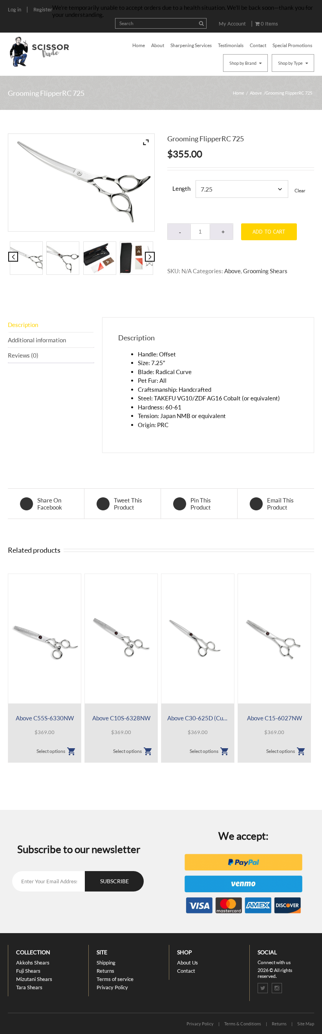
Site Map (305, 1023)
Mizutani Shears (34, 979)
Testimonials (230, 45)
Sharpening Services (191, 45)
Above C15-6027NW (274, 718)
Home (138, 45)
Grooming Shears (265, 270)
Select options (51, 751)
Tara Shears (29, 987)
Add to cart (268, 231)
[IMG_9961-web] (136, 257)
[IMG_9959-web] (62, 257)
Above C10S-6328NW (121, 718)
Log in (14, 9)
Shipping (106, 962)
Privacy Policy (112, 987)
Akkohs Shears (32, 962)
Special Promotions (292, 45)
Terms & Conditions (242, 1023)
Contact (258, 45)
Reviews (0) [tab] (23, 355)
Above (256, 92)
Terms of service (115, 979)
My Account (232, 23)
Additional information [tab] (37, 339)
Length (181, 188)
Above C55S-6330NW (45, 718)
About (157, 45)
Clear (300, 191)
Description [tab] (23, 324)
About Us (187, 962)
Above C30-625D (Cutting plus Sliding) (197, 718)
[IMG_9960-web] (99, 257)
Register (42, 9)
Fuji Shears (28, 971)
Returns (105, 971)
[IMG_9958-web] (26, 257)
